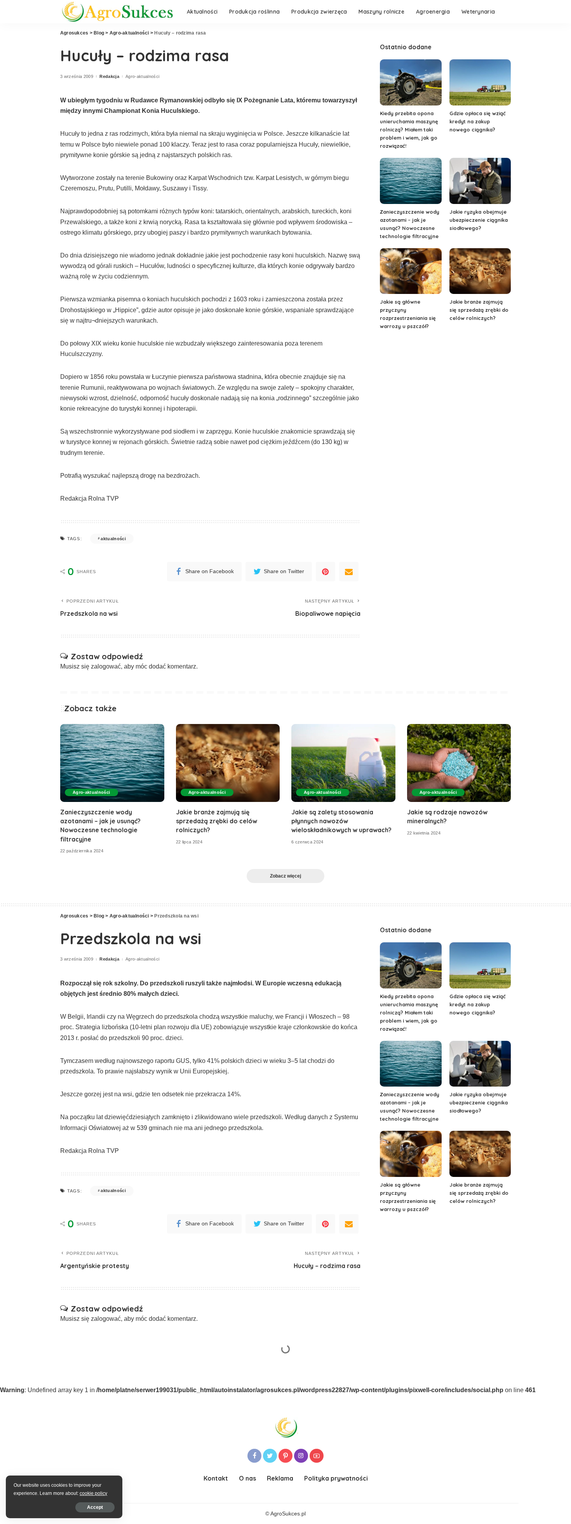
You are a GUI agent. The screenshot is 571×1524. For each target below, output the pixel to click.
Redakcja (109, 76)
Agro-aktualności (142, 76)
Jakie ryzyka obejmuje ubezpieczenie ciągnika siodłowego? (478, 220)
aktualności (113, 538)
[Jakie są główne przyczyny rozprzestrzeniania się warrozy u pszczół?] (410, 271)
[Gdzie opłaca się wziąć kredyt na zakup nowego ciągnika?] (480, 82)
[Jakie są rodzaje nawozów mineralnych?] (459, 763)
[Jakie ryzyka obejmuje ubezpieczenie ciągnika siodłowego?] (480, 181)
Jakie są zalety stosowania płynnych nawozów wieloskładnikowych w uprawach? (341, 821)
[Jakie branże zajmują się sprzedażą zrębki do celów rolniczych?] (480, 271)
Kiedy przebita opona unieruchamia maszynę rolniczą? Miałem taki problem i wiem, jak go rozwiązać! (409, 129)
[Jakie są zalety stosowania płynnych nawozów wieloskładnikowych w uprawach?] (343, 763)
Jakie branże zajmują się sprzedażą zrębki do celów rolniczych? (478, 310)
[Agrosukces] (117, 11)
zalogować (106, 666)
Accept (95, 1507)
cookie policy (93, 1493)
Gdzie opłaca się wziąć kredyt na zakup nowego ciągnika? (477, 121)
